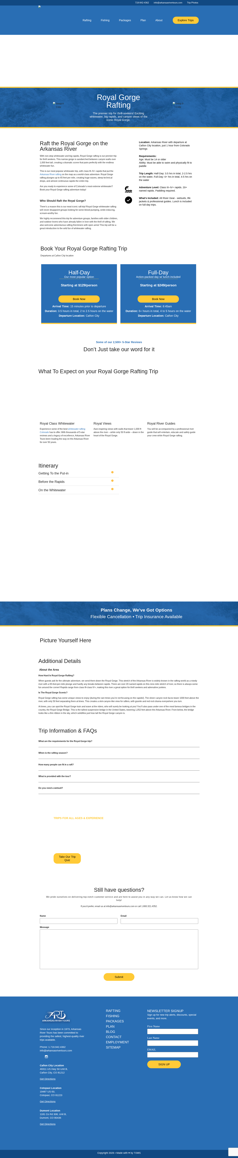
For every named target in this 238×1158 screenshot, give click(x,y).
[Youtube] (48, 2)
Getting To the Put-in (53, 473)
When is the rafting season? (53, 753)
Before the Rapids (51, 482)
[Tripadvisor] (56, 1056)
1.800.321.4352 (149, 906)
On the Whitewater (52, 490)
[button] (78, 474)
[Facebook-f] (41, 2)
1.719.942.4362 (57, 1047)
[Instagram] (45, 2)
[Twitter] (51, 1056)
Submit (119, 976)
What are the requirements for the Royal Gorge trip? (65, 741)
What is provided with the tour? (54, 776)
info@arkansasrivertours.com (120, 906)
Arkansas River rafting (50, 174)
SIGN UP (164, 1064)
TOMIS (137, 1153)
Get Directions (48, 1079)
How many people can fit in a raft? (56, 764)
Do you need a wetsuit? (50, 788)
